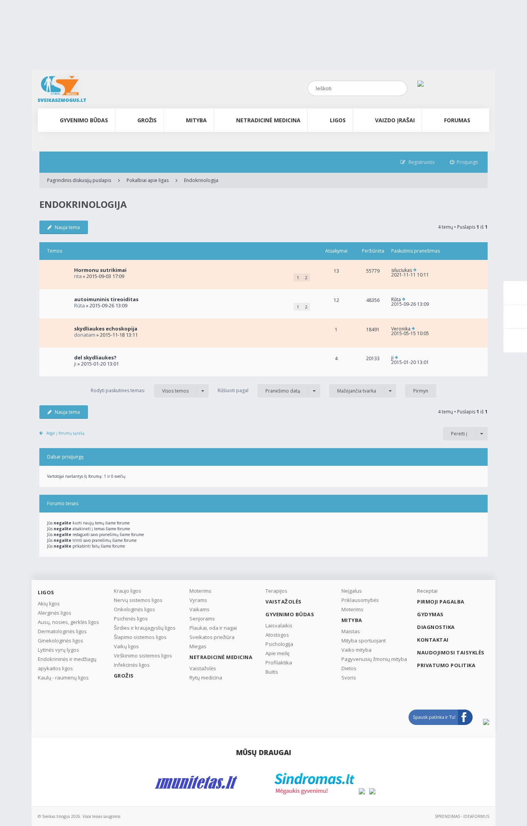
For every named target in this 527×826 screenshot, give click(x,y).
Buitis (271, 671)
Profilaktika (278, 662)
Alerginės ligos (54, 612)
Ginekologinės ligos (60, 640)
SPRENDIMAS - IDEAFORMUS (462, 816)
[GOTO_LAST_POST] (415, 270)
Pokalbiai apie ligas (148, 180)
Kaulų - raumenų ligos (63, 677)
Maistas (350, 631)
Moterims (200, 590)
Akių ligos (49, 603)
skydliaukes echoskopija (105, 328)
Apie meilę (277, 653)
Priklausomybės (360, 600)
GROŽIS (147, 120)
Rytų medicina (205, 677)
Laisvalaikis (278, 625)
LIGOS (338, 120)
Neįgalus (351, 590)
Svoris (348, 677)
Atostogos (277, 634)
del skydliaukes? (95, 357)
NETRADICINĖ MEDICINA (268, 120)
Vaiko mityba (356, 649)
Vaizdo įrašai (395, 120)
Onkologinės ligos (134, 609)
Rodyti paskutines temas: (140, 390)
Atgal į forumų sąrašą (65, 433)
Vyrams (198, 600)
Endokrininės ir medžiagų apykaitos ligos (67, 664)
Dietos (348, 668)
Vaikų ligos (126, 646)
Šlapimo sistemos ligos (140, 637)
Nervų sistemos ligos (138, 600)
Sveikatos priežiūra (212, 637)
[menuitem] (464, 162)
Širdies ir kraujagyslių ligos (145, 627)
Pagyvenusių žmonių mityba (374, 659)
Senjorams (202, 618)
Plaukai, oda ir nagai (213, 627)
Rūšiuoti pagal (259, 390)
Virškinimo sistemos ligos (143, 655)
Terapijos (276, 590)
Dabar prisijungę (65, 456)
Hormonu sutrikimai (100, 269)
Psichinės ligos (131, 618)
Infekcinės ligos (132, 664)
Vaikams (199, 609)
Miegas (197, 646)
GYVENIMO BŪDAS (84, 120)
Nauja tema (67, 227)
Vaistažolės (202, 668)
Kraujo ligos (127, 590)
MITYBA (196, 120)
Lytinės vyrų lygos (58, 649)
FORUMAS (457, 120)
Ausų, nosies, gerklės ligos (68, 622)
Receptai (427, 590)
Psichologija (279, 644)
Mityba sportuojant (363, 640)
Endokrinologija (201, 180)
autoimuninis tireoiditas (106, 299)
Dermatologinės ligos (62, 631)
